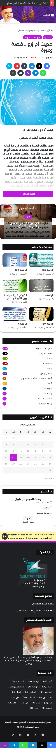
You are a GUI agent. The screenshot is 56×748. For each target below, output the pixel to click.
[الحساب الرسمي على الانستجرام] (5, 536)
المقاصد (29, 697)
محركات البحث (42, 502)
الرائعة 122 (21, 270)
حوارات (49, 368)
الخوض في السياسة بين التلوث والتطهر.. (15, 297)
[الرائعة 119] (14, 314)
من (34, 708)
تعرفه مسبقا (43, 513)
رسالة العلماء (45, 403)
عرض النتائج (28, 522)
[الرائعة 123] (41, 260)
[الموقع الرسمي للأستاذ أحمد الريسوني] (28, 15)
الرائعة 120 (48, 323)
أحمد (47, 681)
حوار (48, 703)
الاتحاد (47, 687)
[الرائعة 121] (41, 285)
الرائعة (33, 687)
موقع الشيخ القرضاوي (43, 603)
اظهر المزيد (28, 193)
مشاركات (47, 363)
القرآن (16, 692)
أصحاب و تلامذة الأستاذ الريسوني (36, 378)
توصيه (46, 507)
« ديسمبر (49, 478)
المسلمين (45, 697)
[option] (28, 221)
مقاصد (47, 708)
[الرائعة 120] (41, 314)
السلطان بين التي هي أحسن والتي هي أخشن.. (28, 225)
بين (15, 697)
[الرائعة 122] (14, 260)
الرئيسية (47, 30)
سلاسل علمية (45, 398)
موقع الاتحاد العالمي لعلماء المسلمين (35, 610)
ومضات (48, 393)
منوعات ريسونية (34, 30)
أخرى (28, 216)
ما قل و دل (46, 373)
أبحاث (49, 383)
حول (36, 703)
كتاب (12, 703)
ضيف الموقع (45, 353)
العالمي (30, 692)
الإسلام (33, 681)
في (24, 703)
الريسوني (17, 687)
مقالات (48, 358)
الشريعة (46, 692)
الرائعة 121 (48, 295)
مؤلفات (48, 388)
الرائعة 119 (21, 323)
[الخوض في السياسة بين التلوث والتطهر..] (14, 285)
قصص (21, 30)
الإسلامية (18, 681)
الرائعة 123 (48, 270)
